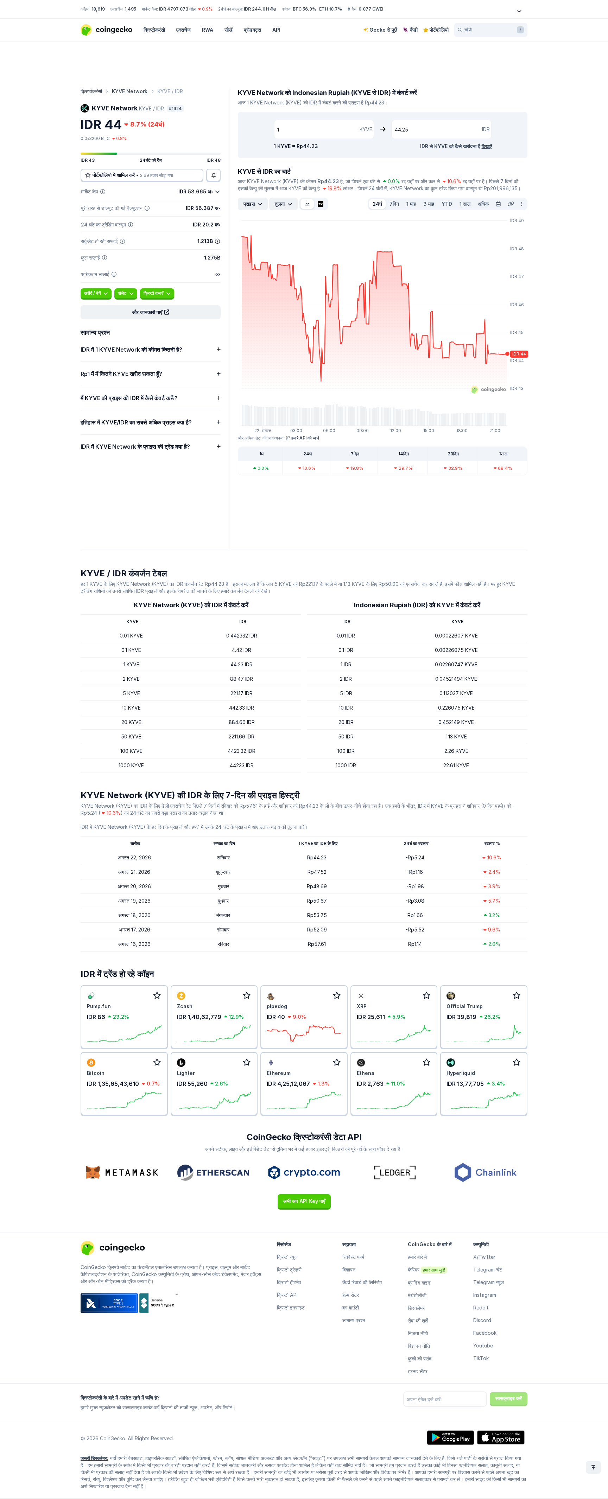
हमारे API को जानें (305, 438)
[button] (151, 312)
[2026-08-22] (498, 204)
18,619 (98, 9)
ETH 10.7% (330, 9)
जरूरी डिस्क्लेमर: (94, 1458)
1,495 (130, 9)
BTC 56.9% (304, 9)
